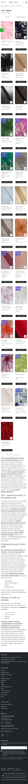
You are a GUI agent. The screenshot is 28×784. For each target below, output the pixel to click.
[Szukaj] (5, 2)
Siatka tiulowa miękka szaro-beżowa (19, 173)
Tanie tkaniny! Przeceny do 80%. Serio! (11, 657)
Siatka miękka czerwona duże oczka (6, 442)
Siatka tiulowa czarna (5, 74)
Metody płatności (5, 678)
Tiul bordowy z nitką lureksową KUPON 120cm (6, 272)
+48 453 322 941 (14, 728)
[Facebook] (6, 735)
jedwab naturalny (10, 612)
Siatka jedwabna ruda (20, 239)
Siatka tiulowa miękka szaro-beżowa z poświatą (7, 239)
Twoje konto (5, 702)
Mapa (2, 688)
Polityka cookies (5, 672)
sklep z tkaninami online (14, 501)
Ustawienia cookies (17, 769)
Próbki (2, 684)
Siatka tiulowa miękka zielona (6, 139)
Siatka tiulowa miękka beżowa (20, 74)
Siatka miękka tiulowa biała (19, 306)
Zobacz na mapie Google (7, 725)
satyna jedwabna (9, 614)
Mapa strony (4, 694)
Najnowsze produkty (20, 16)
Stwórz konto (4, 708)
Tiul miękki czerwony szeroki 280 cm (20, 341)
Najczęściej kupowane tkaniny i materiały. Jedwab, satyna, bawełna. (13, 662)
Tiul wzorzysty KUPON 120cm (20, 408)
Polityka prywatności (5, 777)
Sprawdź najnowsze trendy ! (8, 659)
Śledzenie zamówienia (6, 704)
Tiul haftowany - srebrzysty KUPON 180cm (21, 272)
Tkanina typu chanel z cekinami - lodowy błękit (7, 207)
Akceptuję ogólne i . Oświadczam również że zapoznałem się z (14, 753)
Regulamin (3, 680)
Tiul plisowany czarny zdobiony (6, 106)
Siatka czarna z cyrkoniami (20, 106)
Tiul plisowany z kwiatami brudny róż (6, 307)
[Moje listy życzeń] (23, 2)
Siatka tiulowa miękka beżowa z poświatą (20, 207)
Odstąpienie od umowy (7, 674)
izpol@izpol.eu (8, 731)
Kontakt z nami (5, 692)
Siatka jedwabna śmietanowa (6, 408)
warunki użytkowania (14, 751)
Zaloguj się (3, 706)
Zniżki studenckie (5, 690)
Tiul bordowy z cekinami (6, 374)
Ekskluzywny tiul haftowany (20, 139)
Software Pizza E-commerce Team (18, 779)
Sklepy (2, 696)
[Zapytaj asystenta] (3, 775)
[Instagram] (2, 735)
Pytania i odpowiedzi (6, 686)
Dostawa (3, 670)
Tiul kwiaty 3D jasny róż (7, 42)
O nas (2, 676)
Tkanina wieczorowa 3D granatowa (20, 42)
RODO (2, 682)
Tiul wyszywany (20, 374)
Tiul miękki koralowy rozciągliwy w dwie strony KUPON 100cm (7, 341)
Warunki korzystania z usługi (17, 777)
